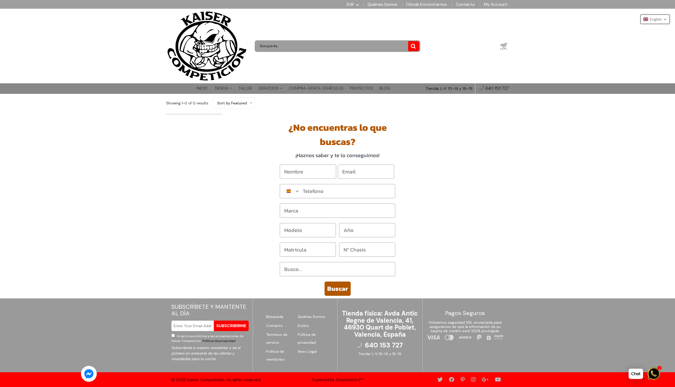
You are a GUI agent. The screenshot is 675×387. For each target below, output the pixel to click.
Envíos (303, 325)
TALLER (245, 88)
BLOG (384, 88)
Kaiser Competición (205, 380)
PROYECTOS (361, 88)
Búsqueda (274, 316)
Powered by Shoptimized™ (337, 380)
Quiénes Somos (382, 4)
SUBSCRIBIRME (231, 325)
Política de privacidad (218, 341)
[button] (655, 19)
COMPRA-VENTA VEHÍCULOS (316, 88)
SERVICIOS (269, 88)
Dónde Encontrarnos (426, 4)
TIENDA (221, 88)
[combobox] (290, 191)
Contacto (465, 4)
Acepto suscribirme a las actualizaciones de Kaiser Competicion (207, 338)
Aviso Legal (307, 351)
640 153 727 (496, 88)
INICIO (202, 88)
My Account (496, 4)
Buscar (337, 288)
